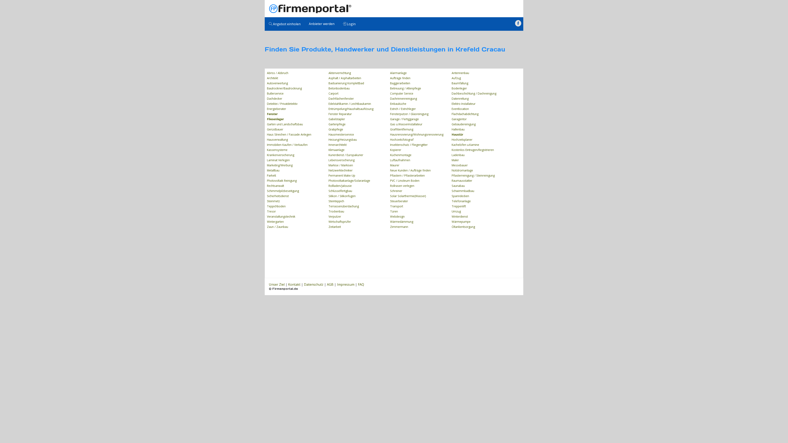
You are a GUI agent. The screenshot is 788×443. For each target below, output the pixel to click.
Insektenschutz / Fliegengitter (409, 145)
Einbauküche (398, 104)
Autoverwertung (277, 83)
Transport (396, 206)
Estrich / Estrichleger (403, 109)
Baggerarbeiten (400, 83)
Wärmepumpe (461, 222)
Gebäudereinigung (464, 124)
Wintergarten (275, 222)
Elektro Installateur (463, 104)
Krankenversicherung (280, 155)
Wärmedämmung (401, 222)
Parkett (271, 175)
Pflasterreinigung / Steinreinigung (473, 175)
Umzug (456, 211)
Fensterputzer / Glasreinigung (409, 114)
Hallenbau (458, 129)
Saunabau (458, 186)
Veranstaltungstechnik (281, 216)
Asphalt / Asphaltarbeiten (345, 78)
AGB (330, 284)
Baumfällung (460, 83)
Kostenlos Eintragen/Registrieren (473, 150)
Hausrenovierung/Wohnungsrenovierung (416, 134)
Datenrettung (460, 98)
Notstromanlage (462, 170)
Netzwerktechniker (341, 170)
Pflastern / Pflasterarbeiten (407, 175)
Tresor (271, 211)
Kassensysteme (277, 150)
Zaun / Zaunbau (277, 227)
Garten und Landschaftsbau (285, 124)
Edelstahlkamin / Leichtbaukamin (350, 104)
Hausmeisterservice (341, 134)
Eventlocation (460, 109)
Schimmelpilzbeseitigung (283, 191)
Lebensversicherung (342, 160)
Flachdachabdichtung (465, 114)
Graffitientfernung (401, 129)
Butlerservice (275, 93)
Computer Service (401, 93)
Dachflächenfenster (341, 98)
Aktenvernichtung (340, 73)
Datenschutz (313, 284)
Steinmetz (273, 201)
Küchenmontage (400, 155)
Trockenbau (336, 211)
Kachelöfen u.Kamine (465, 145)
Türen (394, 211)
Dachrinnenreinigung (403, 98)
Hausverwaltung (277, 140)
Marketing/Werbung (280, 165)
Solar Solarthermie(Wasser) (408, 196)
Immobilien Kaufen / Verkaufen (287, 145)
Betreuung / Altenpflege (405, 88)
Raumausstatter (462, 181)
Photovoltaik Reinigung (282, 181)
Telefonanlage (461, 201)
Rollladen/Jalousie (340, 186)
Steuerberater (399, 201)
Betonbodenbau (339, 88)
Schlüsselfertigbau (340, 191)
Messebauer (460, 165)
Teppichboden (276, 206)
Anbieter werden (321, 24)
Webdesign (397, 216)
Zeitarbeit (335, 227)
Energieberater (276, 109)
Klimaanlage (337, 150)
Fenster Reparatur (340, 114)
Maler (455, 160)
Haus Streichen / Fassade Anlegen (289, 134)
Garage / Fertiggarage (404, 119)
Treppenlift (459, 206)
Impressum (345, 284)
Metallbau (273, 170)
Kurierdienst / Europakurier (346, 155)
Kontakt (294, 284)
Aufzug (456, 78)
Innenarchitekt (338, 145)
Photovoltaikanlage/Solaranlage (349, 181)
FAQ (361, 284)
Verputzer (335, 216)
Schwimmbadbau (463, 191)
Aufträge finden (400, 78)
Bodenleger (459, 88)
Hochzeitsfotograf (401, 140)
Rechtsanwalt (275, 186)
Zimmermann (399, 227)
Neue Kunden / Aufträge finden (410, 170)
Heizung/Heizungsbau (343, 140)
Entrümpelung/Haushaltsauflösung (351, 109)
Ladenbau (458, 155)
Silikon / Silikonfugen (342, 196)
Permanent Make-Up (342, 175)
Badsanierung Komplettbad (346, 83)
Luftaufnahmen (400, 160)
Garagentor (459, 119)
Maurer (394, 165)
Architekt (272, 78)
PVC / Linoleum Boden (404, 181)
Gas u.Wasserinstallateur (406, 124)
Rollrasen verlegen (402, 186)
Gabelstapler (337, 119)
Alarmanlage (398, 73)
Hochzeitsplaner (462, 140)
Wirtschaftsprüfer (340, 222)
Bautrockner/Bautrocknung (284, 88)
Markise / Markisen (341, 165)
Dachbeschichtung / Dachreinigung (474, 93)
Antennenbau (460, 73)
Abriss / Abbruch (277, 73)
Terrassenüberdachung (344, 206)
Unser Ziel (277, 284)
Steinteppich (336, 201)
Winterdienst (460, 216)
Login (351, 24)
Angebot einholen (286, 24)
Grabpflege (336, 129)
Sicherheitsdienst (278, 196)
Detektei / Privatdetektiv (282, 104)
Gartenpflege (337, 124)
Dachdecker (274, 98)
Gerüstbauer (275, 129)
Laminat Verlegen (278, 160)
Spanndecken (460, 196)
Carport (333, 93)
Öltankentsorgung (463, 227)
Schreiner (396, 191)
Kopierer (395, 150)
